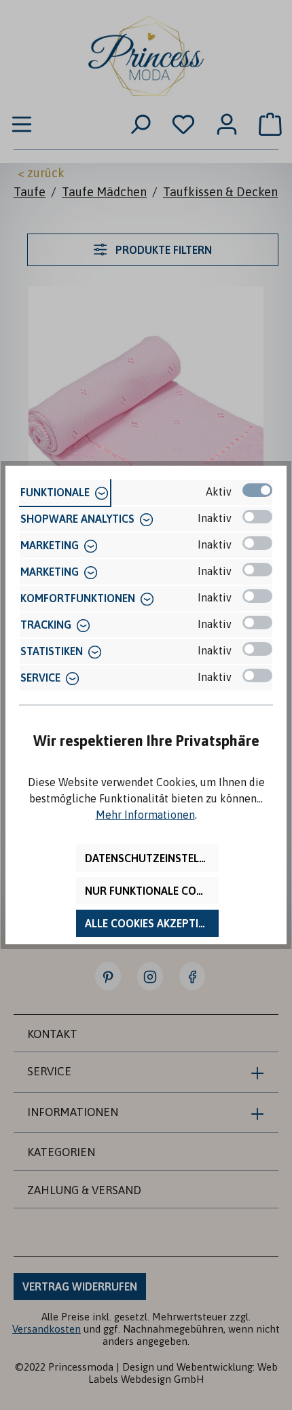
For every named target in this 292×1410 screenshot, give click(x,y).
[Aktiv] (257, 490)
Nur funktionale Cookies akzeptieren (152, 891)
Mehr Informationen (145, 815)
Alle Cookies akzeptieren (152, 923)
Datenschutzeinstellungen (152, 858)
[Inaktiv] (257, 516)
